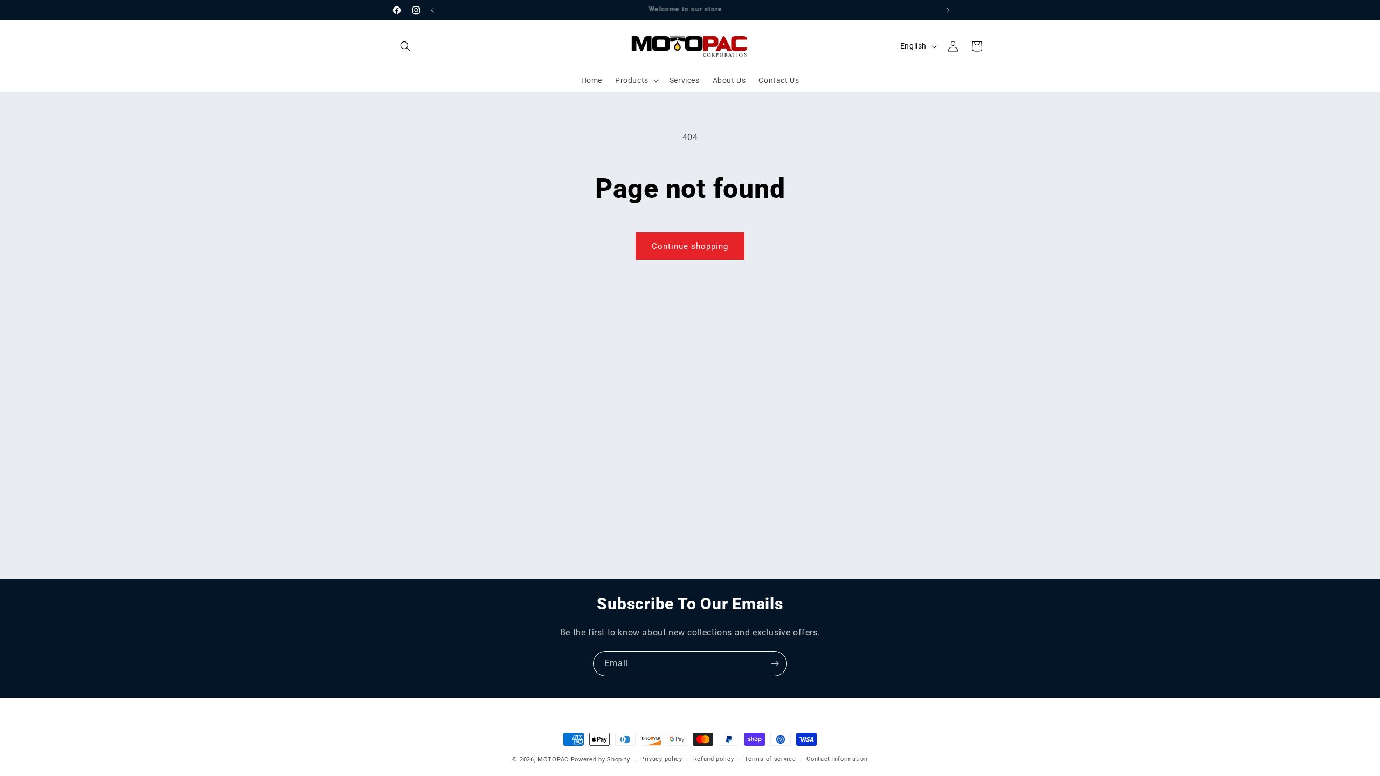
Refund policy (713, 759)
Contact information (836, 759)
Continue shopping (690, 246)
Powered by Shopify (600, 759)
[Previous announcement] (432, 10)
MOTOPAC (553, 759)
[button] (405, 46)
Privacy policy (661, 759)
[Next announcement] (948, 10)
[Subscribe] (774, 663)
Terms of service (770, 759)
